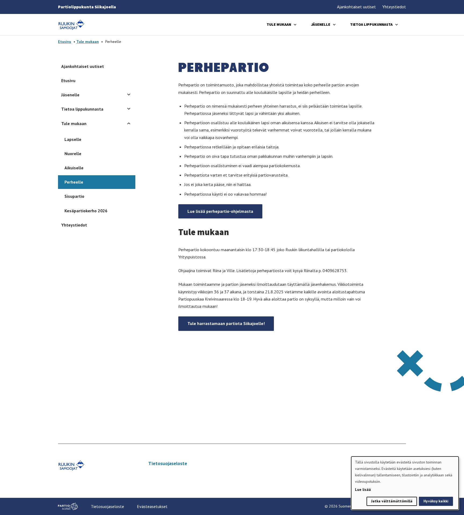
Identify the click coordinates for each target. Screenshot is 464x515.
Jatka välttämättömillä (391, 501)
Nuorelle (72, 153)
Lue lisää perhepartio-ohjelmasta (220, 211)
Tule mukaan (279, 24)
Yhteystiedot (394, 6)
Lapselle (72, 139)
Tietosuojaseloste (167, 463)
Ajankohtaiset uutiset (356, 6)
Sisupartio (74, 196)
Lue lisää (363, 489)
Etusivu (64, 41)
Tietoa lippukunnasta (371, 24)
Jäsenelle (320, 24)
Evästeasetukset (152, 506)
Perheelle (73, 182)
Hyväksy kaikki (435, 501)
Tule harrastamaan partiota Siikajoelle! (226, 323)
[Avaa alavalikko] (295, 24)
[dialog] (405, 483)
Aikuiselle (74, 167)
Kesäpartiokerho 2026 (85, 210)
